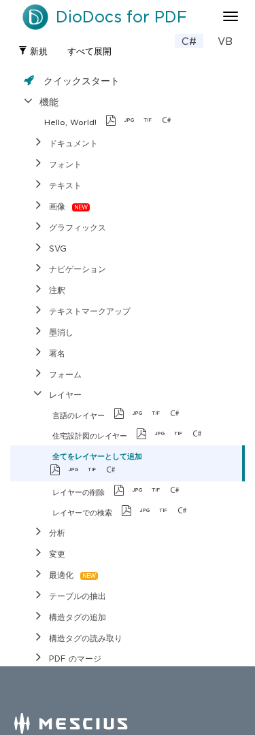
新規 (37, 51)
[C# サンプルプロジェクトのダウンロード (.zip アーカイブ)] (189, 122)
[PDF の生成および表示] (114, 122)
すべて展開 (89, 51)
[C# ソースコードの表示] (170, 122)
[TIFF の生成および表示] (151, 122)
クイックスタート (82, 80)
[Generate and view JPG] (133, 122)
